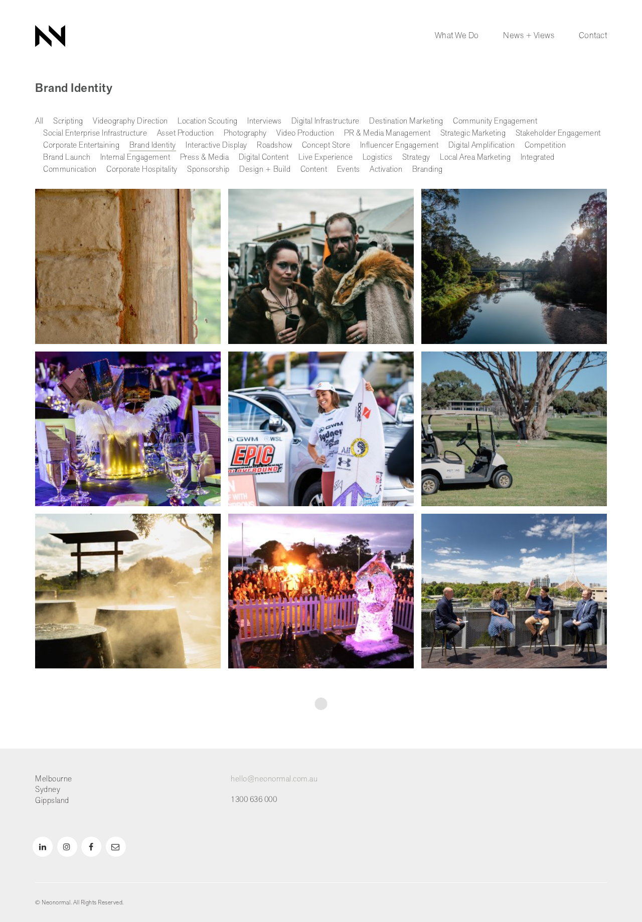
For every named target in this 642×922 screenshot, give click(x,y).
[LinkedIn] (43, 847)
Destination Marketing (406, 121)
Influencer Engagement (399, 145)
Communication (70, 169)
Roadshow (274, 145)
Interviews (264, 121)
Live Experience (325, 157)
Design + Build (264, 169)
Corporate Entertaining (81, 145)
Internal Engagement (135, 157)
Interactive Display (216, 145)
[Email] (116, 847)
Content (314, 169)
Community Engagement (495, 121)
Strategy (416, 157)
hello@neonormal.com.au (274, 779)
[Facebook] (91, 847)
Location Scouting (208, 121)
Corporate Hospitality (142, 169)
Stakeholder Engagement (558, 133)
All (39, 121)
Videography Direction (130, 121)
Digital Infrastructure (325, 121)
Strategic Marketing (473, 133)
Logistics (378, 157)
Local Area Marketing (475, 157)
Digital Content (264, 157)
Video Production (305, 133)
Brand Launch (66, 157)
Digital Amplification (481, 145)
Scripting (68, 121)
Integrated (538, 157)
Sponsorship (208, 169)
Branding (427, 169)
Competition (545, 145)
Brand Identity (152, 145)
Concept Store (326, 145)
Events (348, 169)
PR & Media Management (387, 133)
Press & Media (204, 157)
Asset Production (185, 133)
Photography (245, 133)
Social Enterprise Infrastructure (95, 133)
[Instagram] (67, 847)
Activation (386, 169)
